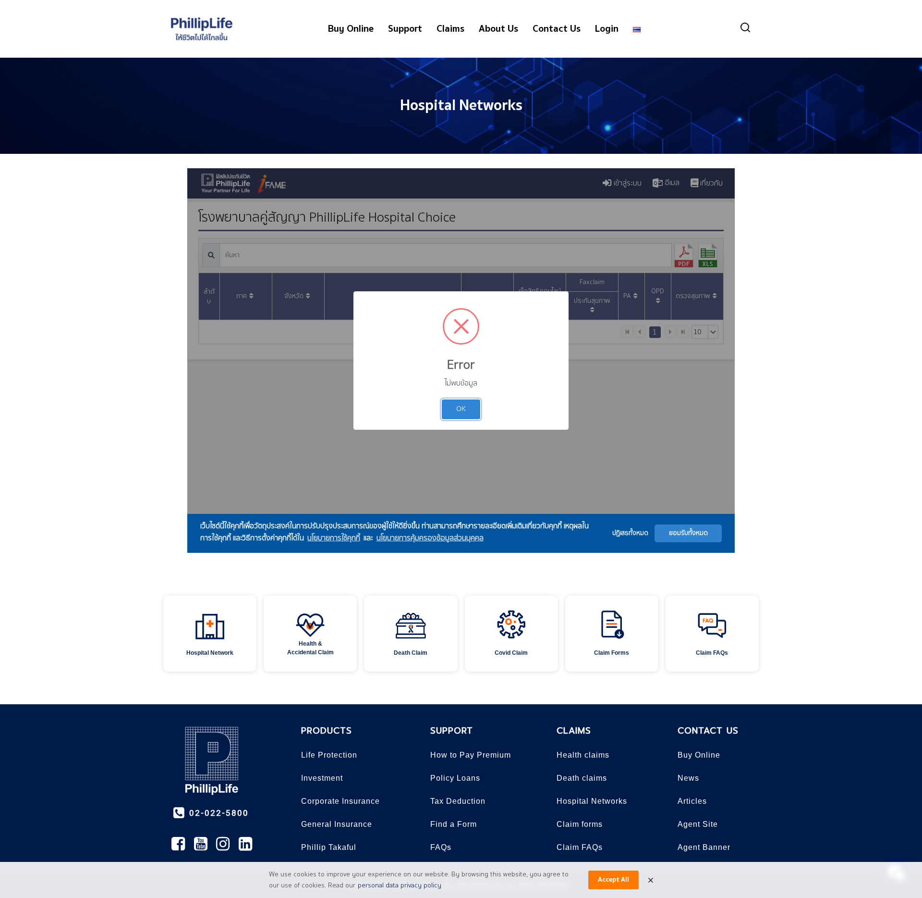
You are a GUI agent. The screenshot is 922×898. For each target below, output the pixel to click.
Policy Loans (455, 778)
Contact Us (557, 29)
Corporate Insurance (340, 801)
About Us (498, 29)
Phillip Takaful (328, 847)
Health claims (583, 755)
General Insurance (336, 824)
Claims (450, 29)
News (688, 778)
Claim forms (580, 824)
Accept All (613, 879)
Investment (322, 778)
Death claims (582, 778)
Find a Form (453, 824)
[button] (209, 634)
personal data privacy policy (399, 885)
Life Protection (329, 755)
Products (326, 730)
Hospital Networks (461, 105)
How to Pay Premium (470, 755)
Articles (692, 801)
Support (405, 29)
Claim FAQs (580, 847)
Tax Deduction (457, 801)
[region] (461, 632)
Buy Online (351, 29)
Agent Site (698, 824)
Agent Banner (704, 847)
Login (607, 29)
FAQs (440, 847)
